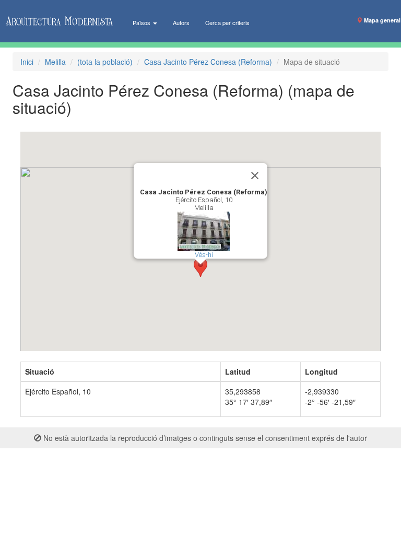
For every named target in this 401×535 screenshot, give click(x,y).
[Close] (254, 175)
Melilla (55, 61)
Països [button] (142, 22)
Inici (26, 61)
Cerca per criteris (227, 22)
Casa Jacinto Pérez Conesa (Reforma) (208, 61)
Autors (181, 22)
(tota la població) (105, 61)
